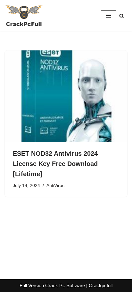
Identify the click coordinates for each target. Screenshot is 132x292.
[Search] (121, 15)
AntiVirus (55, 185)
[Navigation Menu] (108, 15)
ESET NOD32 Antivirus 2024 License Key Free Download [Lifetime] (55, 163)
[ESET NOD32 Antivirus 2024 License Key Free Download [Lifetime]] (66, 96)
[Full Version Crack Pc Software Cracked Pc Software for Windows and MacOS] (24, 15)
